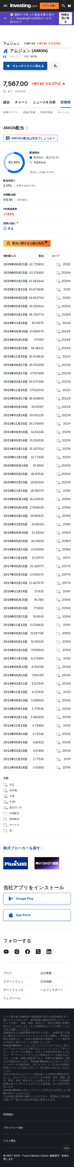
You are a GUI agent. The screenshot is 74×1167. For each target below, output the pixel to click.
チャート (21, 102)
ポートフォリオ (13, 989)
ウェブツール (12, 998)
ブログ (7, 973)
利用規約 (8, 1114)
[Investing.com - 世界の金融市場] (23, 5)
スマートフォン (13, 981)
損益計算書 (29, 112)
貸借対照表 (46, 112)
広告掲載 (46, 981)
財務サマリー (10, 112)
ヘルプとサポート (51, 989)
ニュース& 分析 (44, 102)
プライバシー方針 (13, 1127)
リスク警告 (9, 1140)
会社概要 (46, 973)
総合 (6, 102)
